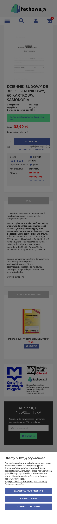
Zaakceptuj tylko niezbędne (28, 491)
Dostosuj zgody (28, 499)
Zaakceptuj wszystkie (28, 507)
